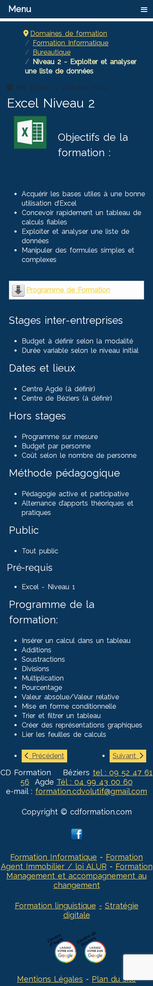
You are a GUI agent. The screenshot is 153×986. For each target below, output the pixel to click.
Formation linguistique (55, 905)
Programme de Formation (68, 290)
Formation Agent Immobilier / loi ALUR (72, 861)
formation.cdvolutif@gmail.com (91, 791)
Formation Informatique (53, 856)
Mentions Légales (50, 978)
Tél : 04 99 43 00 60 (95, 781)
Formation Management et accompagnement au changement (79, 876)
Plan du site (114, 978)
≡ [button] (144, 9)
